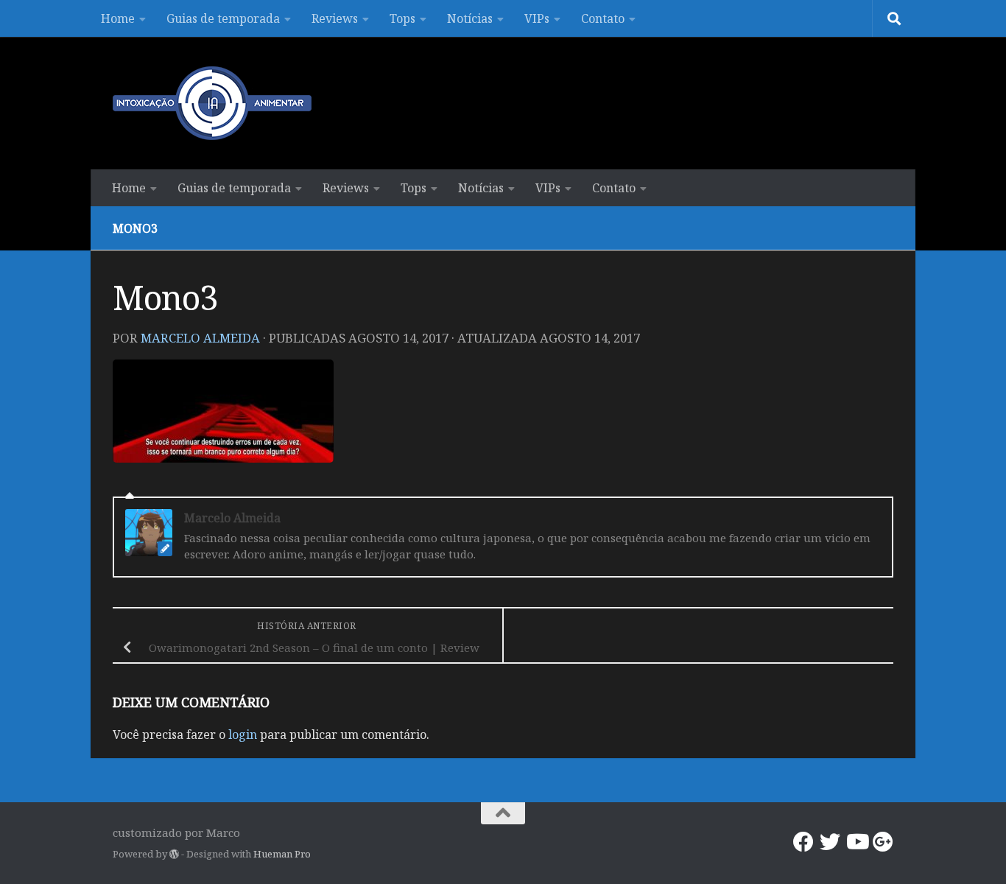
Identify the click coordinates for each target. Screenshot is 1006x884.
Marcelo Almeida (200, 337)
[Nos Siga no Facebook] (803, 842)
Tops (402, 18)
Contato (603, 18)
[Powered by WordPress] (174, 854)
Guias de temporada (223, 18)
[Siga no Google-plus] (883, 842)
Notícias (470, 18)
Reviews (335, 18)
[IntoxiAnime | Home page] (212, 103)
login (242, 734)
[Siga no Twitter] (830, 842)
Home (118, 18)
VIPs (536, 18)
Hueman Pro (282, 853)
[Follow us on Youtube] (856, 842)
